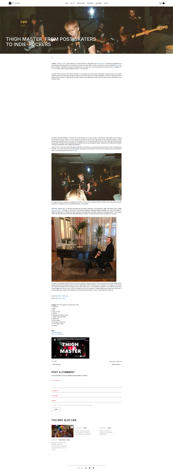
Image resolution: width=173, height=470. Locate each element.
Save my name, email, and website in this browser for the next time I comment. (73, 405)
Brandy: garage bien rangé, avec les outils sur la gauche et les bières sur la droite (59, 446)
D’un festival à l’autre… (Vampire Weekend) (106, 432)
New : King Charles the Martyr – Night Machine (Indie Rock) (83, 432)
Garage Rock (31, 34)
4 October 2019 (10, 34)
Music (36, 34)
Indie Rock (119, 361)
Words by (20, 34)
